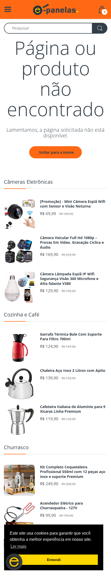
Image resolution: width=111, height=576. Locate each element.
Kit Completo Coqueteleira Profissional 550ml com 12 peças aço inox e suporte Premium (72, 472)
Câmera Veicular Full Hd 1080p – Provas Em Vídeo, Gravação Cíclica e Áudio (72, 242)
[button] (14, 561)
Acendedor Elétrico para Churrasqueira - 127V (61, 505)
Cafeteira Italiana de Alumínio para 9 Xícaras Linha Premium (72, 409)
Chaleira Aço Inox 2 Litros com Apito (72, 370)
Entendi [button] (54, 560)
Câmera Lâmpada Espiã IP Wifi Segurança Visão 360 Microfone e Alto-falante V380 (69, 279)
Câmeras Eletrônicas (28, 181)
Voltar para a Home (56, 152)
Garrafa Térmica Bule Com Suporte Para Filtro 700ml (71, 336)
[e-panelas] (55, 8)
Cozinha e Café (21, 314)
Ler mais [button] (18, 546)
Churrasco (16, 447)
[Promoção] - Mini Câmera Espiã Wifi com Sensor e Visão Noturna (72, 204)
